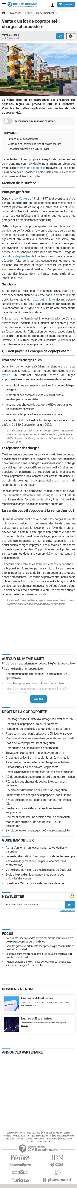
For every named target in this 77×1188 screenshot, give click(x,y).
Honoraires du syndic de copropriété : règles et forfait (38, 729)
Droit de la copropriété (24, 711)
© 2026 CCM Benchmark (38, 1141)
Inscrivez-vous (33, 1132)
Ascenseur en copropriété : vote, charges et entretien (37, 762)
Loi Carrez (20, 198)
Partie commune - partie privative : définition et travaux (39, 733)
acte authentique (43, 299)
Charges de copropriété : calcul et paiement (32, 724)
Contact (20, 1138)
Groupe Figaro (66, 1138)
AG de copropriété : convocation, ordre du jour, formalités (40, 776)
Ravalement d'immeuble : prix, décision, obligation (36, 790)
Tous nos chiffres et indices (36, 1018)
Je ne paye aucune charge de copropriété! (31, 689)
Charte (29, 1138)
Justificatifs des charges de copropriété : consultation (38, 795)
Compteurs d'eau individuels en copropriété (32, 748)
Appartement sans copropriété (24, 674)
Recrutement (19, 1135)
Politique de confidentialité (39, 1135)
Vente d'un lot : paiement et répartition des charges (35, 143)
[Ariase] (20, 1180)
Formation (39, 1138)
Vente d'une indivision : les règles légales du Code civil (38, 869)
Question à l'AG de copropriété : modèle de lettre (35, 883)
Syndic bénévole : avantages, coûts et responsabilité (37, 830)
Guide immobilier (45, 13)
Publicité (7, 1135)
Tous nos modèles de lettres (37, 998)
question (68, 4)
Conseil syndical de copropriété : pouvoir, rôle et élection (39, 772)
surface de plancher (17, 256)
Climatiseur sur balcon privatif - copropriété (32, 767)
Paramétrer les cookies (63, 1135)
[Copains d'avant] (20, 1172)
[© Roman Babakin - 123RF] (38, 70)
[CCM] (56, 1165)
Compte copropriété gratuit (22, 683)
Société (67, 1132)
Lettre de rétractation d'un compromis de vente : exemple (40, 856)
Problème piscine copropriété (23, 698)
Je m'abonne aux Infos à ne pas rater (34, 121)
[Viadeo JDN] (56, 1172)
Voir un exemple (67, 910)
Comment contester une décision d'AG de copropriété (38, 817)
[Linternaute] (20, 1165)
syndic (6, 375)
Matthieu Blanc (10, 34)
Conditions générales (52, 1132)
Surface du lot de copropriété (23, 138)
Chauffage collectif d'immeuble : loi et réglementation (38, 757)
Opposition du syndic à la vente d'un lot (28, 148)
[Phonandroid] (56, 1180)
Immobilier (15, 13)
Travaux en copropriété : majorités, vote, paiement (36, 752)
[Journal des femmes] (20, 1157)
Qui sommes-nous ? (16, 1132)
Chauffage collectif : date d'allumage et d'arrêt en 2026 (39, 719)
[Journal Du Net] (56, 1157)
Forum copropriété (52, 683)
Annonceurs (51, 1138)
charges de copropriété (30, 168)
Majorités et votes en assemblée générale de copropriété (40, 738)
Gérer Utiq (9, 1138)
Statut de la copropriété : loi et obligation (30, 743)
